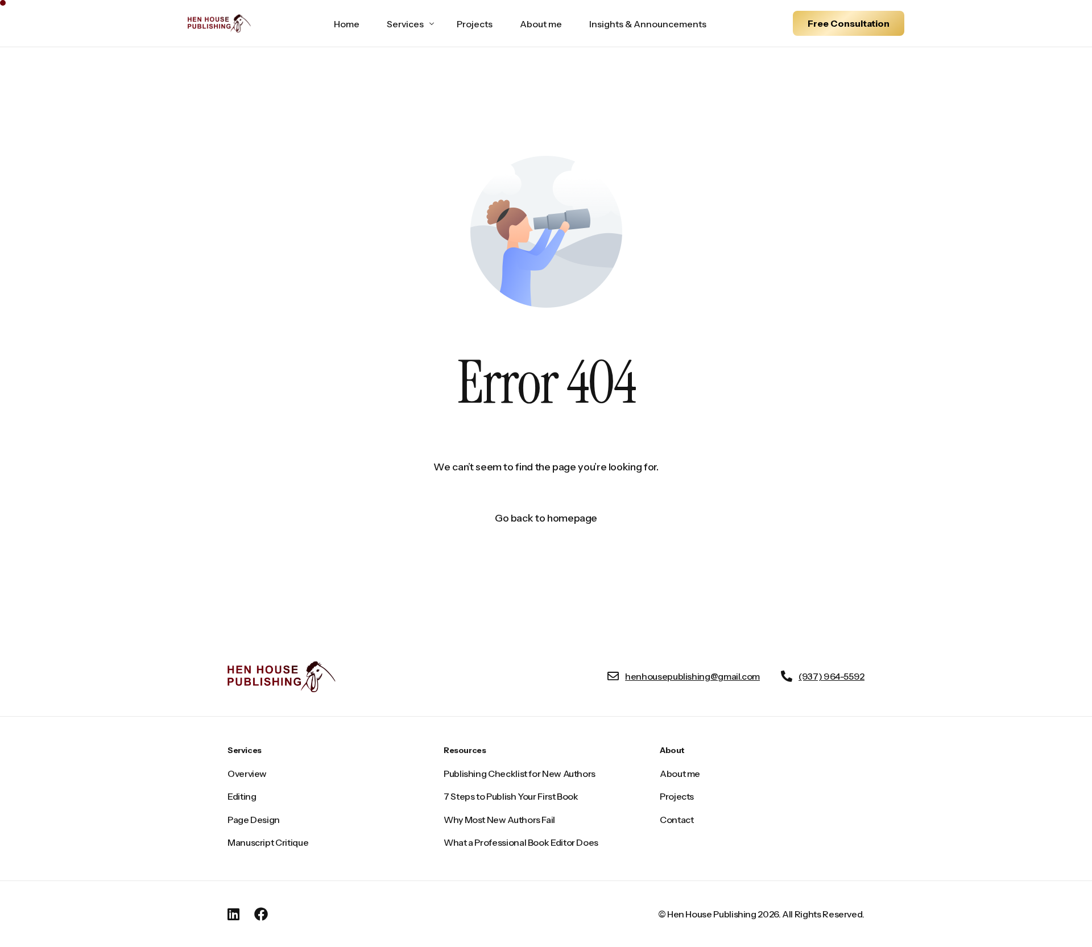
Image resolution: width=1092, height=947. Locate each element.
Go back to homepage (546, 518)
